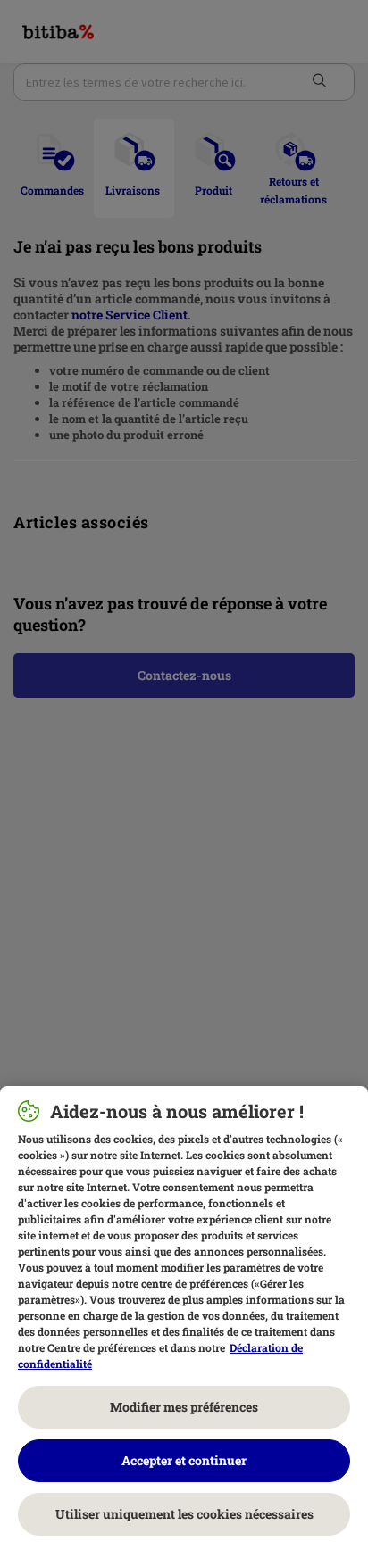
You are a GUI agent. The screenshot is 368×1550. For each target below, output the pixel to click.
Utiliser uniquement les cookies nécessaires (184, 1513)
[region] (184, 1318)
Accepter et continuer (184, 1460)
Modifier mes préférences (184, 1406)
